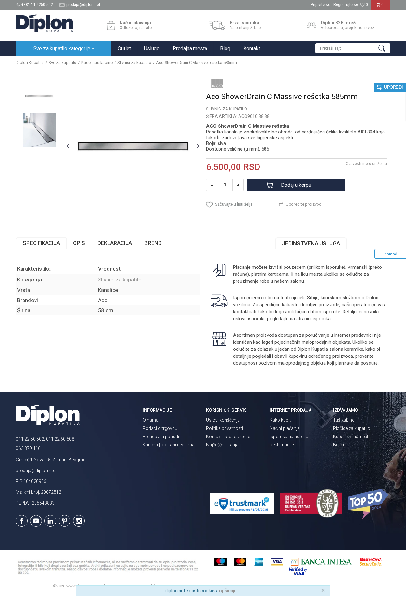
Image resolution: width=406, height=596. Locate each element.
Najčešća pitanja (222, 444)
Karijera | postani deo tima (168, 444)
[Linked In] (50, 521)
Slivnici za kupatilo (134, 62)
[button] (352, 48)
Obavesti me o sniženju (366, 163)
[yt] (36, 521)
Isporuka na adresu (289, 436)
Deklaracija (114, 243)
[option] (39, 96)
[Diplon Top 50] (369, 504)
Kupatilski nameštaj (352, 436)
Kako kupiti (280, 420)
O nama (151, 420)
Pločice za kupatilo (351, 428)
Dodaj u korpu (296, 185)
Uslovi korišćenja (223, 420)
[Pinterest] (64, 521)
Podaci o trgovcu (160, 428)
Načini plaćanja (285, 428)
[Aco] (217, 83)
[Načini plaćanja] (111, 25)
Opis (79, 243)
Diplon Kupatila (30, 62)
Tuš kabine (343, 420)
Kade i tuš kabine (97, 62)
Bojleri (339, 444)
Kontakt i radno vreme (228, 436)
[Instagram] (79, 521)
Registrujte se (345, 5)
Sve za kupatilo (62, 62)
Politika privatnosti (224, 428)
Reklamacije (282, 444)
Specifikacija (41, 243)
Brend (153, 243)
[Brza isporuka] (217, 25)
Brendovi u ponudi (161, 436)
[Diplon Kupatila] (44, 23)
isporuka (322, 319)
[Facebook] (22, 521)
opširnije (228, 590)
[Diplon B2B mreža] (311, 25)
